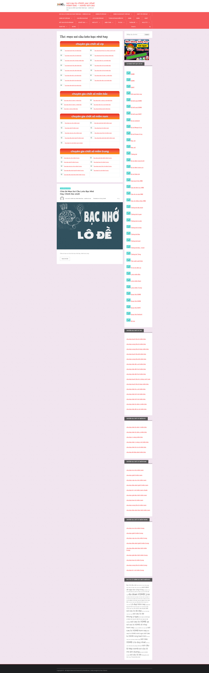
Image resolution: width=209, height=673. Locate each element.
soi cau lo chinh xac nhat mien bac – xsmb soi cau (80, 4)
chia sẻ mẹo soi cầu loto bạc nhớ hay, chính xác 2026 (77, 192)
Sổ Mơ (74, 26)
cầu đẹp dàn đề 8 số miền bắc (73, 85)
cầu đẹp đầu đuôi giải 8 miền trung (74, 170)
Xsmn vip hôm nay (64, 18)
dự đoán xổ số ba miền (140, 596)
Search (147, 34)
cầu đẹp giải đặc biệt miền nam (103, 123)
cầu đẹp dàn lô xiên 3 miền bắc (72, 100)
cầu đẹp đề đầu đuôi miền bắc (102, 109)
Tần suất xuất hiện (137, 261)
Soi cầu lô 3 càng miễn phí (135, 645)
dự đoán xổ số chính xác (137, 598)
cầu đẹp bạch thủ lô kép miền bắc (104, 55)
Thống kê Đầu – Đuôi (137, 248)
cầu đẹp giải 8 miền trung (71, 162)
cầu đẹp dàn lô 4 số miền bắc (103, 60)
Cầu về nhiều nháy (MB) (138, 201)
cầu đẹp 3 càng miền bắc (71, 109)
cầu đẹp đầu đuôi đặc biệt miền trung (74, 174)
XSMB (129, 18)
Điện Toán (108, 22)
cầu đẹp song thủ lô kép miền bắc (74, 60)
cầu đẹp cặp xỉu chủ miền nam (73, 133)
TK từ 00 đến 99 (136, 268)
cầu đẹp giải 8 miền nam (72, 128)
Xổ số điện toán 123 (137, 167)
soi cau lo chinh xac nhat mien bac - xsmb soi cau (78, 198)
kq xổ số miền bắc (132, 602)
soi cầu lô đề (135, 655)
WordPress (86, 670)
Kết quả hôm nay (136, 94)
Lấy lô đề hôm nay (98, 18)
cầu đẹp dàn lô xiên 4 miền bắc (72, 104)
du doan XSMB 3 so (139, 594)
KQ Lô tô (144, 22)
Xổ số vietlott (135, 121)
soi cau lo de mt (135, 619)
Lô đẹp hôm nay (138, 604)
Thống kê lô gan (136, 214)
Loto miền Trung (136, 288)
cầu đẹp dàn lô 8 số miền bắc (103, 70)
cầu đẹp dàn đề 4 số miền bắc (73, 75)
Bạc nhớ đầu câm (131, 585)
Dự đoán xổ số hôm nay (134, 600)
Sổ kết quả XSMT (136, 114)
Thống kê (132, 22)
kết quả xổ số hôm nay (66, 22)
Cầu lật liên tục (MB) (137, 187)
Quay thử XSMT (136, 308)
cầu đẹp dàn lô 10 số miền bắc (102, 104)
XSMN (138, 18)
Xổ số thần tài (135, 174)
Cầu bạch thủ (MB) (137, 181)
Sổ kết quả (81, 22)
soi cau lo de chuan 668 (141, 608)
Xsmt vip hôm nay (142, 14)
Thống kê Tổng (136, 254)
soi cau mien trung (135, 639)
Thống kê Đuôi (135, 241)
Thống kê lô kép (136, 227)
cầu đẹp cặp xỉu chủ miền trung (73, 166)
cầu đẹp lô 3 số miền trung (101, 170)
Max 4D (133, 147)
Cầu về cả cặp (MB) (137, 194)
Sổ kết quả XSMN (136, 107)
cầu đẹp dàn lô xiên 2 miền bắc (103, 75)
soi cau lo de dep (134, 611)
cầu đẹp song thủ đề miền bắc (73, 70)
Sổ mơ (133, 321)
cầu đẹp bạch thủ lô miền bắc (73, 50)
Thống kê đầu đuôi (137, 207)
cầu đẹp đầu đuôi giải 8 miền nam (74, 138)
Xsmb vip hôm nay (101, 14)
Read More (65, 258)
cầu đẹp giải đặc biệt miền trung (102, 158)
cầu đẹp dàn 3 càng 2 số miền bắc (102, 100)
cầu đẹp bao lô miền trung (101, 162)
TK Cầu (120, 22)
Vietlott (95, 22)
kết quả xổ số (140, 602)
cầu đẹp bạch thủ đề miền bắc (73, 65)
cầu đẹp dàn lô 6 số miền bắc (103, 65)
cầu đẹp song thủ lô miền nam (103, 133)
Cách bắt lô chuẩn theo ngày (143, 585)
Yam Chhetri (103, 670)
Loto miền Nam (136, 281)
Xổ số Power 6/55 (136, 134)
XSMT (146, 18)
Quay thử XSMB (136, 294)
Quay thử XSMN (136, 301)
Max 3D (133, 141)
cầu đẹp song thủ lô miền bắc (73, 55)
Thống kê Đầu (135, 234)
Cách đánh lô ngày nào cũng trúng (133, 587)
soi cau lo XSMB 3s (139, 621)
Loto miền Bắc (135, 274)
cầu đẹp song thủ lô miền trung (103, 166)
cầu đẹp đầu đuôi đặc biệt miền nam (105, 138)
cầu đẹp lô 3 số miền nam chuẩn (74, 143)
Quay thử (62, 26)
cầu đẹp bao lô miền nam (102, 128)
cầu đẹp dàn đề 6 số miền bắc (73, 80)
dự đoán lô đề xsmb (130, 596)
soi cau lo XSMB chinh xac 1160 (140, 627)
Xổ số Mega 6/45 (136, 127)
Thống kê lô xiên (136, 221)
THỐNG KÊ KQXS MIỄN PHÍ (116, 18)
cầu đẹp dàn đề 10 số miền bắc (103, 80)
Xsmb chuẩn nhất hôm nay (121, 14)
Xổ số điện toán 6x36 (137, 161)
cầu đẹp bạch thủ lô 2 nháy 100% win (105, 50)
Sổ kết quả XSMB (136, 101)
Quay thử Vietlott (136, 314)
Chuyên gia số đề (82, 18)
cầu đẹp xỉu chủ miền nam (72, 123)
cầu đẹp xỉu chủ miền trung (71, 158)
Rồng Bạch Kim (138, 606)
